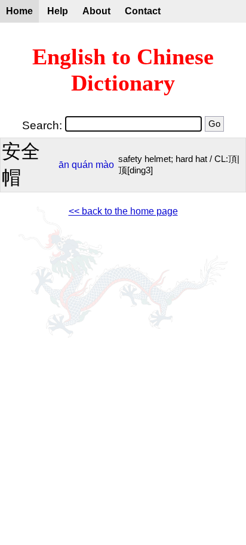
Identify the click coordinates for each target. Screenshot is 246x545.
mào (105, 165)
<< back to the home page (123, 211)
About (96, 11)
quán (82, 165)
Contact (143, 11)
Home (19, 11)
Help (57, 11)
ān (64, 165)
